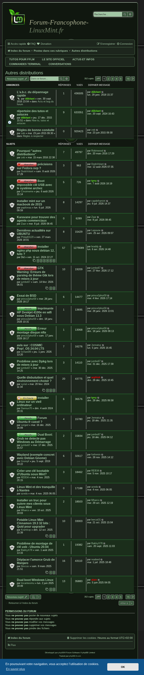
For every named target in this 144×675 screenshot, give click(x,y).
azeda (24, 493)
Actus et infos (83, 59)
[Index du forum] (17, 16)
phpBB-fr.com (75, 656)
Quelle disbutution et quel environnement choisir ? (35, 379)
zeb (23, 133)
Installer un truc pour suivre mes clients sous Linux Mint (33, 504)
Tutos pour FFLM (21, 59)
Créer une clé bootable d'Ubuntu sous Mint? (33, 472)
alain (94, 579)
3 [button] (112, 78)
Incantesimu (27, 583)
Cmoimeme (27, 191)
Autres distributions (24, 72)
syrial (24, 384)
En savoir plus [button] (15, 669)
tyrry (94, 180)
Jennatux (96, 345)
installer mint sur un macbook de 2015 (31, 202)
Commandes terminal (25, 64)
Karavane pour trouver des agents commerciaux (36, 219)
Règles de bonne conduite (35, 130)
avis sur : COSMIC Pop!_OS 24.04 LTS (30, 347)
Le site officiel (53, 59)
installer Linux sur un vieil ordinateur (33, 401)
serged (24, 425)
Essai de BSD (26, 295)
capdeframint (98, 200)
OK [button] (123, 666)
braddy (95, 246)
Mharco (25, 510)
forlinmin (95, 454)
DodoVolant (27, 171)
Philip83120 (27, 237)
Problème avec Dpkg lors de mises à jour (35, 363)
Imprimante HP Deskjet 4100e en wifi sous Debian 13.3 (35, 312)
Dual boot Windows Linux (35, 579)
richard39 (26, 351)
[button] (98, 78)
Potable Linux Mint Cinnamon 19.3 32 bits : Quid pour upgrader (33, 523)
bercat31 (96, 519)
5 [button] (120, 78)
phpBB (61, 653)
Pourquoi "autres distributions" (29, 152)
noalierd (95, 559)
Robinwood (97, 150)
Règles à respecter (33, 136)
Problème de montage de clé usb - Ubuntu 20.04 (34, 545)
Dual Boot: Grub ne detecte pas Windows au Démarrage (35, 438)
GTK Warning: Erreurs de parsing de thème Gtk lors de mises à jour (35, 273)
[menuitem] (31, 44)
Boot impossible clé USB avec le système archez (34, 184)
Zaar (23, 223)
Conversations (60, 64)
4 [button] (116, 78)
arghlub (95, 377)
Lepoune (95, 230)
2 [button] (108, 78)
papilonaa (26, 207)
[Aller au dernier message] (102, 92)
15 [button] (128, 78)
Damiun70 (26, 408)
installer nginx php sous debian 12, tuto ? (36, 250)
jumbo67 (25, 282)
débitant (29, 98)
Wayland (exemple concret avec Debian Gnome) (35, 456)
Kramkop (26, 529)
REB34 (25, 477)
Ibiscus (25, 566)
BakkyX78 (26, 550)
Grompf (25, 461)
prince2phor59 (28, 298)
